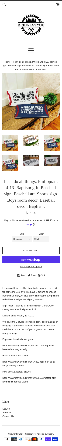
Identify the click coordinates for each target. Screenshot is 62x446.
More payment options (31, 266)
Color (41, 234)
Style (22, 234)
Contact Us (8, 416)
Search (6, 408)
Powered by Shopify (45, 434)
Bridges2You (30, 434)
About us (7, 412)
